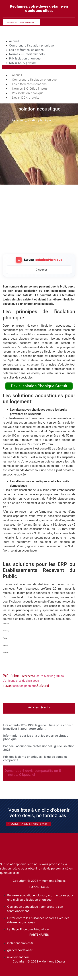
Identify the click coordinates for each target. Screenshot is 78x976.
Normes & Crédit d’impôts (27, 54)
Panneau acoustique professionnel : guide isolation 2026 (39, 747)
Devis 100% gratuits (22, 63)
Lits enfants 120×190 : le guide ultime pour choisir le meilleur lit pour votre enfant (38, 726)
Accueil (14, 41)
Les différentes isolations (26, 50)
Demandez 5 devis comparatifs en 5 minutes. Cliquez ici (33, 772)
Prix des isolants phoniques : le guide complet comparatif (35, 758)
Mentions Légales (53, 880)
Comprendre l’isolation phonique (31, 45)
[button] (39, 67)
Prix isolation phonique (24, 58)
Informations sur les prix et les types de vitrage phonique (35, 737)
